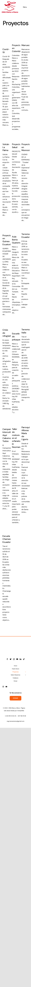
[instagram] (14, 659)
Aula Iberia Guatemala (17, 239)
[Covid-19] (6, 42)
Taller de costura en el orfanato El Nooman (16, 438)
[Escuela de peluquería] (15, 326)
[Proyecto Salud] (15, 139)
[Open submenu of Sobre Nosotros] (25, 674)
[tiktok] (24, 659)
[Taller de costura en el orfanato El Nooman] (15, 422)
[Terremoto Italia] (25, 324)
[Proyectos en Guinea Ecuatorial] (6, 230)
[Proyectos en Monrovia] (25, 139)
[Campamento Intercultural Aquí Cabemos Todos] (6, 422)
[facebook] (7, 659)
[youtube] (17, 659)
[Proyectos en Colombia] (15, 40)
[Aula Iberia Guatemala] (15, 230)
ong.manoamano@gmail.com (15, 721)
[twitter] (10, 659)
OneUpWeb (20, 711)
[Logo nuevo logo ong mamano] (10, 2)
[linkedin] (20, 659)
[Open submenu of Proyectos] (25, 671)
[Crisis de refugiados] (6, 324)
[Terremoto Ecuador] (25, 229)
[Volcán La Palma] (6, 139)
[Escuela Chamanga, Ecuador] (6, 531)
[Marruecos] (25, 40)
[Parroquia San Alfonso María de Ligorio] (25, 422)
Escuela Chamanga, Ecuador (7, 539)
